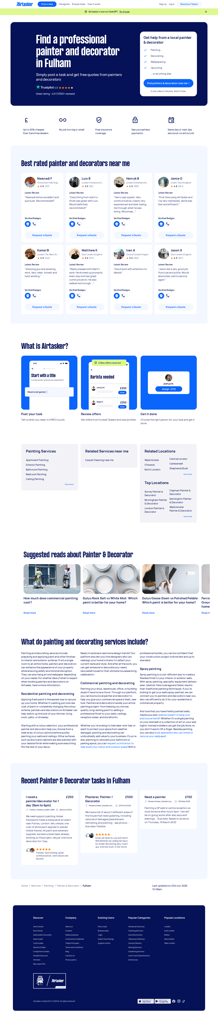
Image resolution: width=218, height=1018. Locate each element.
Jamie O (176, 178)
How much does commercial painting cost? (51, 600)
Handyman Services (136, 926)
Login (100, 935)
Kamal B (43, 250)
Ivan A (130, 250)
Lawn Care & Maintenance (139, 955)
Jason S (176, 250)
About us (69, 926)
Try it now (124, 11)
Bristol (167, 935)
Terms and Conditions (74, 947)
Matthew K (89, 250)
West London (169, 943)
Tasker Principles (72, 943)
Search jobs (38, 939)
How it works (38, 926)
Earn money (38, 930)
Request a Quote (42, 235)
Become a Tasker (189, 4)
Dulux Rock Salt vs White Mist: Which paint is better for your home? (110, 600)
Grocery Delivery (135, 943)
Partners (36, 960)
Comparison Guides (41, 951)
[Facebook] (174, 1001)
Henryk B (132, 178)
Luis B (86, 178)
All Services (133, 960)
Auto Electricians (135, 935)
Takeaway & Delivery (136, 939)
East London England (92, 254)
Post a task (47, 4)
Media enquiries (71, 935)
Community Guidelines (74, 939)
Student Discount (40, 955)
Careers (68, 930)
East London (169, 930)
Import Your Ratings (106, 939)
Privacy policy (71, 960)
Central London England (137, 254)
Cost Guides (38, 943)
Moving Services (135, 947)
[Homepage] (24, 4)
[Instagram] (178, 1001)
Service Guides (39, 947)
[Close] (206, 11)
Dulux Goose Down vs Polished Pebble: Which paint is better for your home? (170, 600)
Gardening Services (136, 951)
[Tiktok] (183, 1001)
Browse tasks (103, 930)
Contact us (70, 955)
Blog (67, 951)
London (167, 926)
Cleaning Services (135, 930)
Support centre (104, 943)
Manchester (169, 939)
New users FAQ (39, 964)
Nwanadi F (44, 178)
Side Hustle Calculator (42, 935)
